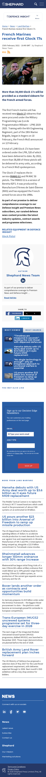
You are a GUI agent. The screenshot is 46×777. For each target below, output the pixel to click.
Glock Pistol (8, 236)
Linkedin (25, 318)
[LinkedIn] (4, 712)
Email (10, 429)
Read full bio (10, 297)
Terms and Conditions (16, 767)
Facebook (16, 313)
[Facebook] (11, 712)
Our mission (7, 752)
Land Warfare (23, 26)
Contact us (7, 738)
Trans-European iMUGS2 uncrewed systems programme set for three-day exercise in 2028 (21, 622)
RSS (4, 52)
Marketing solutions (11, 756)
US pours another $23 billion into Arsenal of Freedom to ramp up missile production (18, 521)
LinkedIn (23, 280)
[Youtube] (24, 712)
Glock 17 (21, 113)
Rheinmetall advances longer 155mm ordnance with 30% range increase (20, 556)
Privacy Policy (19, 453)
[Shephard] (12, 4)
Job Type (12, 440)
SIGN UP (28, 466)
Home (5, 26)
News (12, 26)
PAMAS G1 (15, 176)
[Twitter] (18, 712)
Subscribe (6, 733)
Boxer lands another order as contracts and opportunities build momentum (21, 590)
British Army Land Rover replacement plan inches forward (20, 652)
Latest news (7, 728)
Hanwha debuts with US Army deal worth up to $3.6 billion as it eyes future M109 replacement (22, 492)
